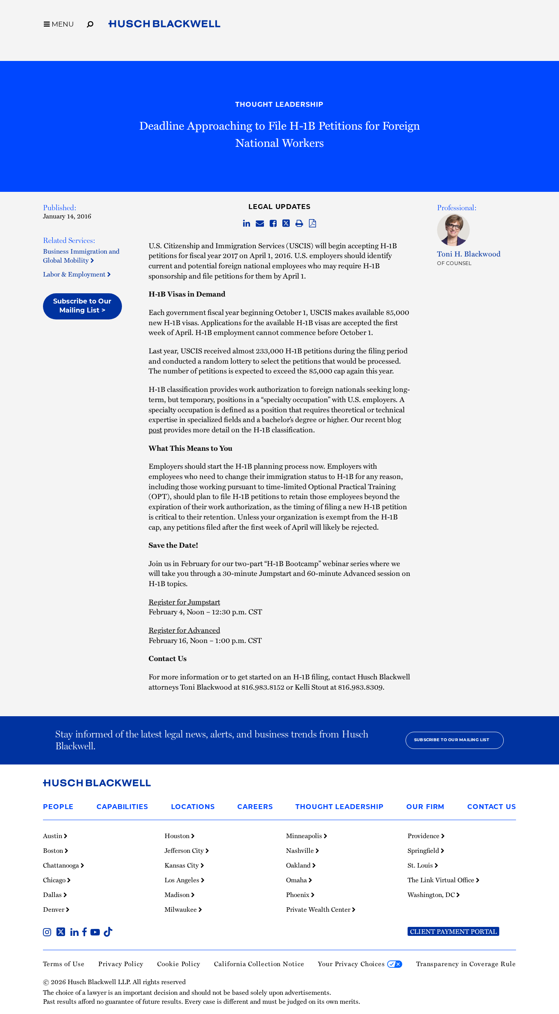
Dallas (53, 894)
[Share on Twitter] (286, 223)
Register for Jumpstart (184, 601)
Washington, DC (432, 894)
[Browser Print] (299, 223)
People (58, 807)
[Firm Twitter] (62, 933)
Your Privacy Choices (352, 963)
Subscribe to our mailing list (451, 740)
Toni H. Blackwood (468, 253)
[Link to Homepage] (164, 25)
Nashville (301, 850)
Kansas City (183, 865)
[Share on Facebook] (273, 223)
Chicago (55, 879)
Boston (54, 850)
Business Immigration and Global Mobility (81, 255)
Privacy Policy (121, 963)
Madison (178, 894)
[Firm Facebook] (86, 933)
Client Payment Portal (453, 931)
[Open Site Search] (90, 22)
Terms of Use (64, 963)
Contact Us (491, 807)
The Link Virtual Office (442, 879)
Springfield (424, 850)
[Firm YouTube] (96, 933)
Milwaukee (181, 909)
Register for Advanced (184, 630)
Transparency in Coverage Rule (466, 963)
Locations (193, 807)
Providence (424, 835)
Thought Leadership (279, 105)
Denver (54, 909)
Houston (178, 835)
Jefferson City (185, 850)
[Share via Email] (260, 223)
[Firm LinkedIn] (76, 933)
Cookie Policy (179, 963)
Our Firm (425, 807)
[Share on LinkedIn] (246, 223)
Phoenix (298, 894)
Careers (255, 807)
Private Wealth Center (319, 909)
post (155, 429)
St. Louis (421, 865)
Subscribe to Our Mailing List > (82, 306)
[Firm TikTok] (108, 933)
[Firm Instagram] (48, 933)
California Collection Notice (259, 963)
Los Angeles (183, 879)
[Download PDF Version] (312, 223)
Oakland (299, 865)
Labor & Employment (75, 274)
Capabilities (122, 807)
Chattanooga (62, 865)
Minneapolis (305, 835)
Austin (53, 835)
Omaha (297, 879)
